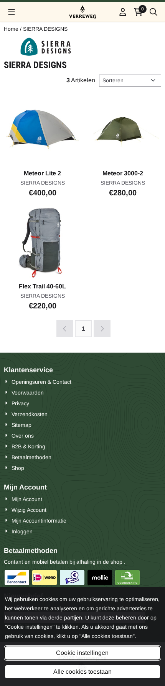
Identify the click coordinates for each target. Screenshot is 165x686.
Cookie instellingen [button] (82, 652)
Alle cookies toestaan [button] (82, 671)
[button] (11, 12)
